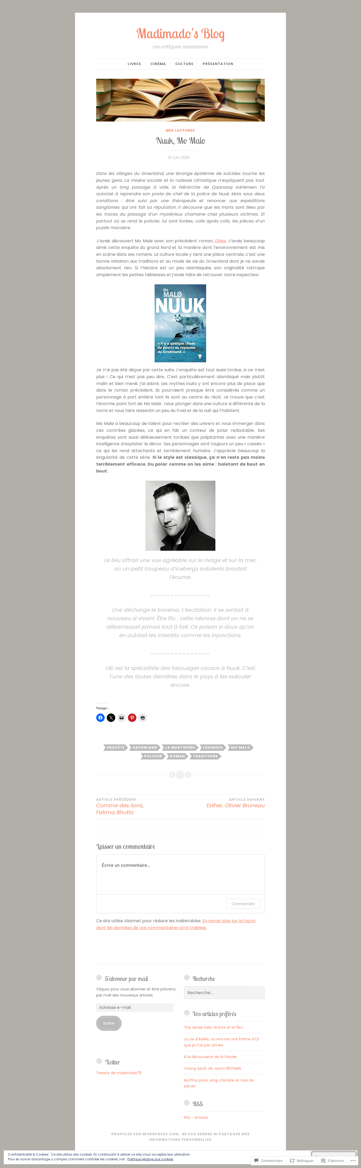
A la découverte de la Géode (210, 1056)
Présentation (218, 63)
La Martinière (180, 747)
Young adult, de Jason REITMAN (212, 1068)
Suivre (108, 1023)
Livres (134, 63)
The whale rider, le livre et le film (213, 1027)
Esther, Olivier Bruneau (236, 803)
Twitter (112, 1062)
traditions (205, 756)
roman (177, 756)
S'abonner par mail (126, 978)
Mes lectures (180, 130)
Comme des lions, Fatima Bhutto (120, 807)
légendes (213, 747)
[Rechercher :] (224, 992)
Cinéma (158, 63)
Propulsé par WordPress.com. (145, 1134)
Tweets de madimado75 (119, 1073)
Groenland (144, 747)
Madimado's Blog (180, 33)
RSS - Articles (196, 1117)
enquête (116, 747)
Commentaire (243, 903)
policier (153, 756)
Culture (184, 63)
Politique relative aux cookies (150, 1159)
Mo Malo (240, 747)
